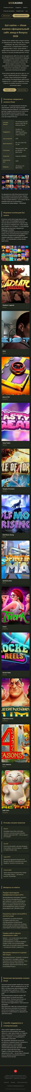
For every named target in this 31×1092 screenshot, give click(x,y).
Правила (13, 1082)
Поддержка (18, 7)
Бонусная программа (9, 11)
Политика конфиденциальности (15, 1086)
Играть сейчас (9, 90)
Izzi (16, 2)
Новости (25, 7)
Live (26, 11)
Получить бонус (22, 90)
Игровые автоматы (8, 7)
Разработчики (20, 11)
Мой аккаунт (6, 15)
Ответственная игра (22, 1082)
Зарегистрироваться (21, 15)
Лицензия (6, 1082)
